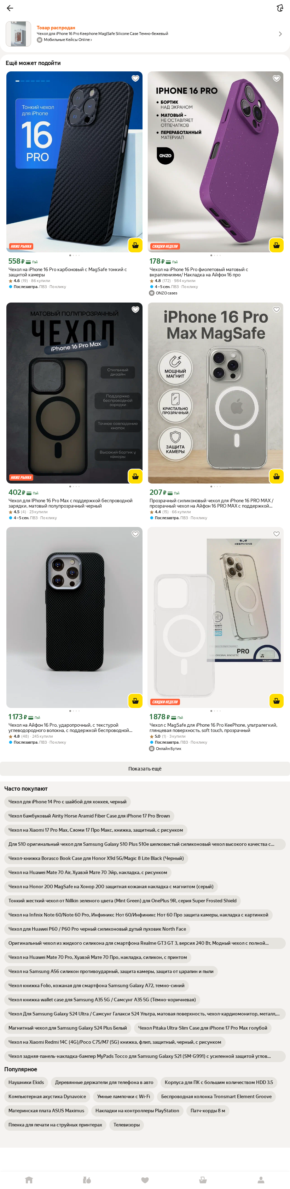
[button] (10, 8)
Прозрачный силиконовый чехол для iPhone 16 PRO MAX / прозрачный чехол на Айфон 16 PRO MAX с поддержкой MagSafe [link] (211, 503)
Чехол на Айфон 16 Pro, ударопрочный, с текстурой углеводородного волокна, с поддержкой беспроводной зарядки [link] (68, 727)
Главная (29, 1180)
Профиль (261, 1180)
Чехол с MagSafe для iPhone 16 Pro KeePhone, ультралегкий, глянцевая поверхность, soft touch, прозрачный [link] (213, 727)
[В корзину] (135, 245)
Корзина (203, 1180)
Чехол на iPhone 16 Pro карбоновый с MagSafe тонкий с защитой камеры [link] (67, 272)
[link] (67, 802)
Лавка (87, 1180)
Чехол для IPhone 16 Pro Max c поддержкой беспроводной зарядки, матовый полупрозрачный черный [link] (70, 503)
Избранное (145, 1180)
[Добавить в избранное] (135, 78)
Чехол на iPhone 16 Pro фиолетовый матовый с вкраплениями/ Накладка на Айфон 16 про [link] (199, 272)
